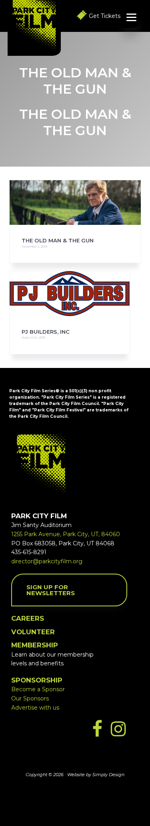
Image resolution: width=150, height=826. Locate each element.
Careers (27, 618)
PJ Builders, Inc (46, 331)
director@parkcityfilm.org (46, 561)
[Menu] (131, 17)
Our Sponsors (30, 698)
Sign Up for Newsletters (50, 590)
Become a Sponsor (38, 689)
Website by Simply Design (95, 774)
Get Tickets (104, 16)
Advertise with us (35, 707)
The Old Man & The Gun (58, 240)
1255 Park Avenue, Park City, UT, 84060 (65, 534)
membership (34, 645)
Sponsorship (36, 680)
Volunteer (33, 632)
